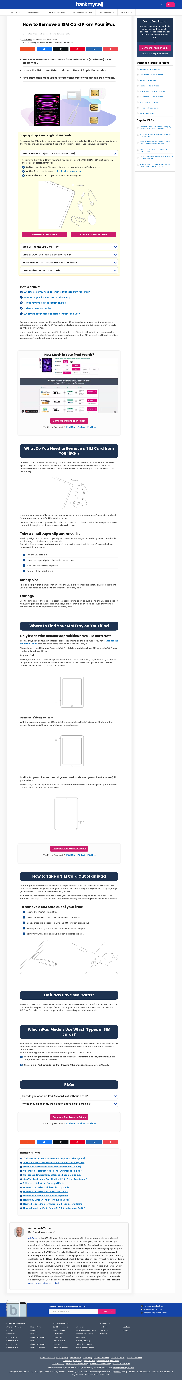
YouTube (126, 1327)
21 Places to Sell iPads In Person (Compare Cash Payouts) (54, 1158)
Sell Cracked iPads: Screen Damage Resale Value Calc (52, 1175)
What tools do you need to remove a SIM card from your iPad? (57, 291)
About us (80, 1327)
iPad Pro (91, 427)
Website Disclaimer (134, 1357)
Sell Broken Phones (84, 1344)
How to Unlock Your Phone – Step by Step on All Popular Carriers (155, 128)
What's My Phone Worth (86, 1330)
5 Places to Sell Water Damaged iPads (44, 1183)
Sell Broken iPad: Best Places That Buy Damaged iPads (52, 1170)
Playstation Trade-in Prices (151, 97)
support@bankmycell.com (123, 1368)
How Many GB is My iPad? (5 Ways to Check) (46, 1199)
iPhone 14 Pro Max (37, 1347)
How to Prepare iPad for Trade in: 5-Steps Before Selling (52, 1204)
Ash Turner (27, 39)
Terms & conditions (47, 1357)
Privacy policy (62, 1357)
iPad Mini (70, 427)
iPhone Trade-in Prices (150, 69)
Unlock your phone (60, 1347)
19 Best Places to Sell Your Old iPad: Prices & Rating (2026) (54, 1162)
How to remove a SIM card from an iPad (45, 302)
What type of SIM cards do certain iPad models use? (52, 313)
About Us (47, 1283)
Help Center (57, 1334)
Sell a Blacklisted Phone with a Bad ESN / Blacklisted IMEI (156, 158)
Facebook (103, 1327)
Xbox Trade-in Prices (149, 102)
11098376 (117, 1372)
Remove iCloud (59, 1341)
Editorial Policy (58, 1363)
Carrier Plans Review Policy (100, 1363)
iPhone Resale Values (84, 1334)
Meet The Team (59, 1330)
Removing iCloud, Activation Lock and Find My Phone (156, 135)
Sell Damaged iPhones (85, 1347)
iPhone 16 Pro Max (37, 1337)
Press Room (57, 1344)
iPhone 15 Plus (12, 1347)
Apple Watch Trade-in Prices (152, 91)
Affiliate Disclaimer (101, 1357)
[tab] (69, 153)
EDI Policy (78, 1360)
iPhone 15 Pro (11, 1344)
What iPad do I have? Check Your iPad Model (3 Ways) (52, 1166)
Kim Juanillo (68, 42)
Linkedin (56, 1283)
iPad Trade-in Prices (148, 80)
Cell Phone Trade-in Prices (151, 75)
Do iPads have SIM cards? (37, 308)
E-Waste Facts (81, 1337)
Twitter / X (104, 1330)
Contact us (57, 1337)
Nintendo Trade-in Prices (150, 108)
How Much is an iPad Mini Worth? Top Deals (46, 1187)
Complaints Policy (118, 1357)
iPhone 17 (34, 1330)
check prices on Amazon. (69, 171)
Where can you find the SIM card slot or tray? (48, 297)
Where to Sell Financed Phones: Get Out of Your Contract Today (155, 165)
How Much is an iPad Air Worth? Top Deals (45, 1191)
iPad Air (81, 427)
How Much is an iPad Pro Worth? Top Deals (45, 1195)
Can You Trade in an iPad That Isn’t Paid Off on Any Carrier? (55, 1179)
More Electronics (147, 113)
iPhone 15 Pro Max (37, 1344)
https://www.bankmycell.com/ (41, 1232)
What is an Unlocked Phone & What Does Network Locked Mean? (155, 143)
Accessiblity (67, 1360)
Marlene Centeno (44, 42)
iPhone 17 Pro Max (13, 1327)
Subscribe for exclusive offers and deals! (67, 1306)
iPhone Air (10, 1330)
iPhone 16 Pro (11, 1337)
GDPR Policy (87, 1357)
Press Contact (34, 1283)
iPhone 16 (34, 1334)
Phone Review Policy (121, 1363)
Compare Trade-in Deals (155, 47)
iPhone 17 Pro (35, 1327)
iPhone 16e (10, 1334)
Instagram (127, 1330)
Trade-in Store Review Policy (77, 1363)
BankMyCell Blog (83, 1341)
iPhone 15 (34, 1341)
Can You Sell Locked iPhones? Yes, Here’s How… (154, 150)
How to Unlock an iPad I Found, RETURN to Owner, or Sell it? (54, 1208)
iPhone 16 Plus (12, 1341)
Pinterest (103, 1334)
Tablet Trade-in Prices (149, 86)
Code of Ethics (89, 1360)
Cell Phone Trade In (60, 1327)
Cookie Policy (75, 1357)
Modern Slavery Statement (108, 1360)
